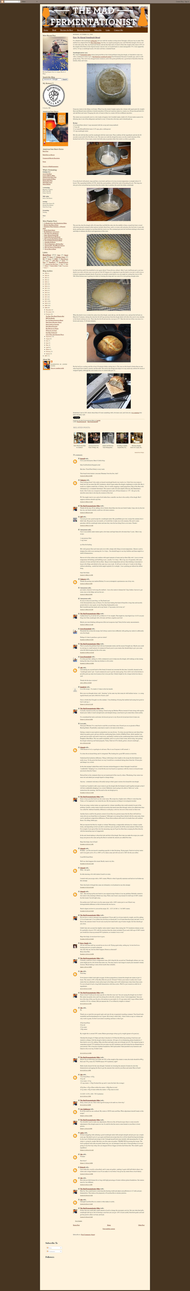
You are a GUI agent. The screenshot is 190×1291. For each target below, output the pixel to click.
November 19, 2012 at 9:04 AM (87, 887)
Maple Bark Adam (47, 182)
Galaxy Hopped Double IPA (51, 235)
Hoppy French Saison (49, 230)
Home (46, 30)
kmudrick (83, 687)
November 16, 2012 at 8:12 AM (87, 863)
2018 (46, 286)
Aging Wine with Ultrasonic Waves (55, 334)
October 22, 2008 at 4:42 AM (86, 502)
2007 (46, 356)
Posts (50, 1248)
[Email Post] (101, 420)
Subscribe (98, 30)
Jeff (81, 517)
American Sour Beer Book (52, 264)
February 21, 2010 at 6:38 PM (86, 719)
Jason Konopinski (85, 629)
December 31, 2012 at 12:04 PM (87, 954)
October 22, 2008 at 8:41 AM (86, 512)
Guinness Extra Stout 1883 (49, 177)
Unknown (83, 480)
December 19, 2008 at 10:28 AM (87, 652)
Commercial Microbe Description (51, 158)
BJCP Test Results (50, 318)
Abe (81, 971)
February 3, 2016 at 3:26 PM (86, 1115)
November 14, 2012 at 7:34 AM (87, 792)
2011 (46, 301)
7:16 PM (98, 420)
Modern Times (60, 257)
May (47, 345)
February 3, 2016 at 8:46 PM (86, 1128)
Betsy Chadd (84, 943)
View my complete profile (57, 368)
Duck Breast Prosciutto (51, 326)
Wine (44, 262)
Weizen (46, 265)
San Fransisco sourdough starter (101, 57)
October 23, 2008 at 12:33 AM (86, 525)
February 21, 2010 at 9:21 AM (86, 704)
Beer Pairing (65, 265)
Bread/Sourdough (63, 262)
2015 (46, 292)
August (48, 338)
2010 (46, 303)
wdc (81, 667)
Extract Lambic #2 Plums (49, 179)
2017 (46, 288)
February (48, 351)
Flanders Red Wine (47, 180)
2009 (46, 305)
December (49, 310)
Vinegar (45, 267)
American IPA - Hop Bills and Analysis (55, 245)
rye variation (135, 413)
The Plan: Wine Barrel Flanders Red (55, 316)
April (47, 347)
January (48, 353)
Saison (49, 259)
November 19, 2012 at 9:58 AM (87, 939)
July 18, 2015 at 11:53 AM (86, 988)
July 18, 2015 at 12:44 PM (85, 1053)
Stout (51, 257)
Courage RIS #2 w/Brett (49, 175)
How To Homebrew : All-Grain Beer (54, 244)
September (49, 336)
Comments (51, 1251)
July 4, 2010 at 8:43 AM (85, 743)
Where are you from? (51, 330)
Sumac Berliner (47, 184)
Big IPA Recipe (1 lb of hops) (51, 232)
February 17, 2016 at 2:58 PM (86, 1163)
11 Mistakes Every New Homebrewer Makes (55, 223)
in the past (94, 41)
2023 (46, 277)
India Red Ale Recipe (50, 242)
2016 (46, 290)
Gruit (67, 264)
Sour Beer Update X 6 (51, 332)
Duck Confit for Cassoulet (52, 324)
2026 (46, 273)
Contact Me (118, 30)
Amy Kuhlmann (85, 1109)
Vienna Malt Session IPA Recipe (52, 237)
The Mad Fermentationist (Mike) (90, 506)
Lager (47, 260)
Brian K (82, 1167)
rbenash (82, 747)
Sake (60, 265)
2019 (46, 284)
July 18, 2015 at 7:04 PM (85, 1105)
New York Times (95, 43)
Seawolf (82, 458)
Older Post (141, 1225)
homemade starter (85, 55)
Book (54, 30)
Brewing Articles (83, 30)
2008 (46, 307)
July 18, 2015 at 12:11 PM (85, 1003)
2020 (46, 282)
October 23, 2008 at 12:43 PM (86, 575)
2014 (46, 295)
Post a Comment (78, 1221)
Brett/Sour (47, 254)
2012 (46, 299)
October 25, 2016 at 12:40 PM (86, 1174)
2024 (46, 275)
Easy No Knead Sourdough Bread (53, 240)
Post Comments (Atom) (88, 1235)
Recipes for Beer (66, 30)
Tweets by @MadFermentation (50, 166)
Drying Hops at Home (50, 249)
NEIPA (56, 259)
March (48, 349)
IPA (44, 259)
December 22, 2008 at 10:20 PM (87, 663)
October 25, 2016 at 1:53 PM (86, 1184)
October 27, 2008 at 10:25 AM (86, 609)
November (49, 312)
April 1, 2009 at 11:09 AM (85, 682)
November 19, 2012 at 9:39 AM (87, 911)
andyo (82, 1133)
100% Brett (55, 260)
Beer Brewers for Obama (52, 328)
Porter (63, 260)
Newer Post (76, 1225)
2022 (46, 280)
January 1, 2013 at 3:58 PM (86, 967)
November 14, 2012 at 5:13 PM (86, 844)
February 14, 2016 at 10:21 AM (86, 1150)
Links (108, 30)
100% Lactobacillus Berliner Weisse (53, 238)
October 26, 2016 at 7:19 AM (86, 1204)
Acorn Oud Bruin (47, 174)
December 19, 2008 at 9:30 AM (86, 639)
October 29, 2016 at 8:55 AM (86, 1217)
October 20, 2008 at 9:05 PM (86, 476)
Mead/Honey (52, 262)
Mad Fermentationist (93, 421)
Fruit (58, 255)
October (48, 314)
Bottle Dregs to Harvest (49, 155)
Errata (44, 161)
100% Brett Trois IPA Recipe (51, 233)
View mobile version (109, 1229)
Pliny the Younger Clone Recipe (53, 247)
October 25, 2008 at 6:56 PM (86, 594)
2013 (46, 297)
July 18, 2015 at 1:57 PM (85, 1096)
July (47, 341)
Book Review (64, 259)
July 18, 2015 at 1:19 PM (85, 1070)
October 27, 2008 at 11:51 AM (86, 624)
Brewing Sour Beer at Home (51, 225)
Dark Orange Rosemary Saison (53, 322)
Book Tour (45, 151)
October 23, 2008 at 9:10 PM (86, 583)
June (47, 343)
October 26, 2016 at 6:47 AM (86, 1195)
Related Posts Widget (139, 452)
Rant (62, 264)
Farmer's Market (54, 265)
